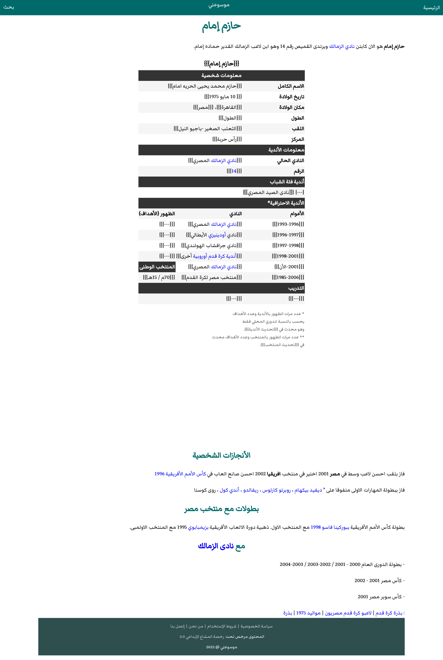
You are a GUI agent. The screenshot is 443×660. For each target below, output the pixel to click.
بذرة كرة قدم (389, 613)
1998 (316, 527)
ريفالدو (250, 490)
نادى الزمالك (216, 546)
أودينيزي (217, 235)
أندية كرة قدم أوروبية (214, 256)
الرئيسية (431, 7)
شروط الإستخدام (221, 626)
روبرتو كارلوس (276, 490)
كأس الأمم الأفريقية (186, 474)
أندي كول (229, 490)
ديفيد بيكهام (308, 490)
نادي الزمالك (342, 46)
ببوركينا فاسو (335, 527)
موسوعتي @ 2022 (221, 647)
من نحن (196, 626)
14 (233, 171)
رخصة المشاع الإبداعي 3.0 (202, 636)
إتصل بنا (177, 626)
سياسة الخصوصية (257, 626)
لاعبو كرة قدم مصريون (348, 613)
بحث (8, 7)
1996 (160, 474)
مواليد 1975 (308, 613)
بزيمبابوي (198, 527)
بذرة (287, 613)
